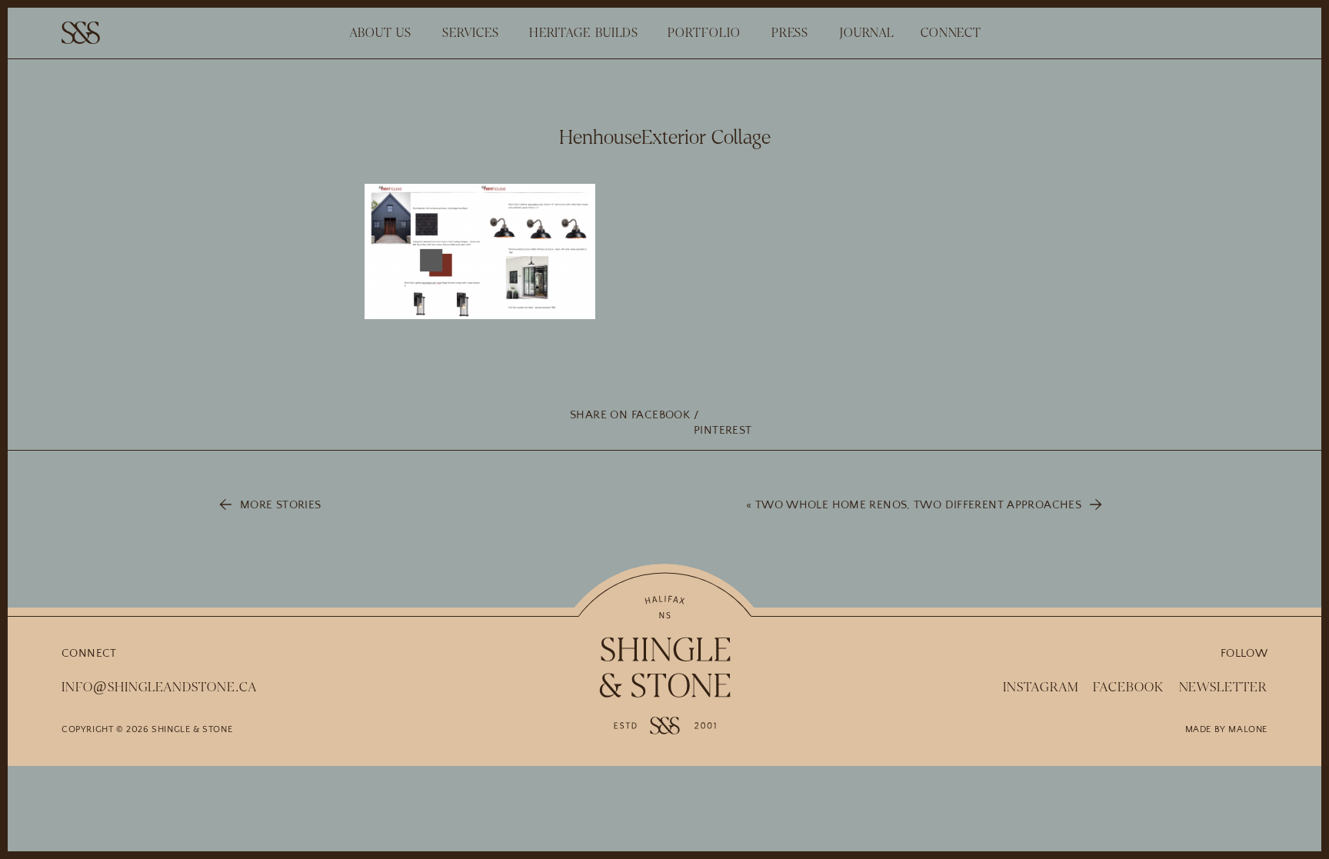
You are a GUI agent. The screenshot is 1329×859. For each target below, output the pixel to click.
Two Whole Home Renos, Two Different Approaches (918, 504)
